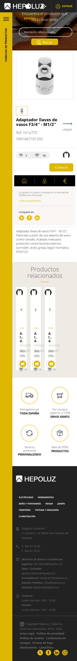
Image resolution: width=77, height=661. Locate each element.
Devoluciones (28, 647)
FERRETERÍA (25, 510)
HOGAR (49, 503)
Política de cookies (32, 638)
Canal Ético (46, 647)
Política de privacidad (50, 633)
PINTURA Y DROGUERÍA (47, 510)
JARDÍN (61, 503)
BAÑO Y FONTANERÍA (30, 503)
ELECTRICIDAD (26, 497)
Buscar (48, 42)
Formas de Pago (42, 643)
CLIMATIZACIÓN (27, 516)
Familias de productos (6, 45)
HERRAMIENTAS (46, 497)
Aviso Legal (27, 633)
